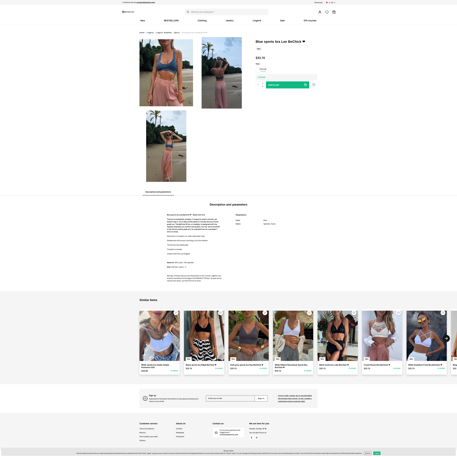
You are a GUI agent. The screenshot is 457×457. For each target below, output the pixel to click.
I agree (377, 453)
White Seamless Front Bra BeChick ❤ (425, 365)
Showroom (318, 2)
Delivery (142, 440)
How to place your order (148, 436)
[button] (176, 312)
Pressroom (180, 436)
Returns (142, 432)
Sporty (177, 32)
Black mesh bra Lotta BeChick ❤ (334, 365)
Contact (179, 428)
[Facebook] (251, 437)
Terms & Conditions (146, 428)
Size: (258, 63)
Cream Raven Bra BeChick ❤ (377, 365)
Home (141, 32)
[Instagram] (256, 437)
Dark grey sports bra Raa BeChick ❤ (246, 365)
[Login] (320, 12)
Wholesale (180, 432)
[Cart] (334, 12)
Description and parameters (158, 192)
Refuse (367, 453)
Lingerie (150, 32)
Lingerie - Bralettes (164, 32)
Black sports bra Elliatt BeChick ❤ (201, 365)
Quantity (258, 85)
